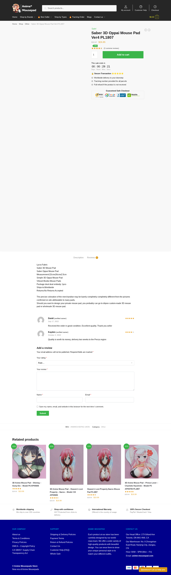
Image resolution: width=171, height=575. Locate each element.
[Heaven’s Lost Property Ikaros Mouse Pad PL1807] (104, 465)
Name (40, 395)
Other (27, 24)
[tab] (78, 256)
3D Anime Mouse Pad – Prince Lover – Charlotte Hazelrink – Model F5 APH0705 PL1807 (141, 486)
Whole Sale (55, 554)
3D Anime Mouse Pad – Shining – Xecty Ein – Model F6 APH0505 (26, 484)
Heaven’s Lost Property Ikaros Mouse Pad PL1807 (103, 490)
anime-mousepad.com (142, 556)
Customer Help (141, 10)
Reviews (91, 258)
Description (78, 258)
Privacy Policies (19, 542)
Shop (21, 24)
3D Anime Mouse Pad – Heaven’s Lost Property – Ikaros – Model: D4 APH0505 (66, 492)
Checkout (155, 10)
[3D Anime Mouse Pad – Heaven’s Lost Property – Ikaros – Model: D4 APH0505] (67, 465)
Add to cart (123, 54)
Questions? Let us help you (153, 570)
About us (16, 534)
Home (14, 24)
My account (125, 10)
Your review (42, 369)
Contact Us (55, 546)
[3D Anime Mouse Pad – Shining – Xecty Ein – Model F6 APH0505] (29, 462)
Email (88, 395)
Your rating (42, 358)
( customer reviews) (111, 48)
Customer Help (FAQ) (59, 550)
